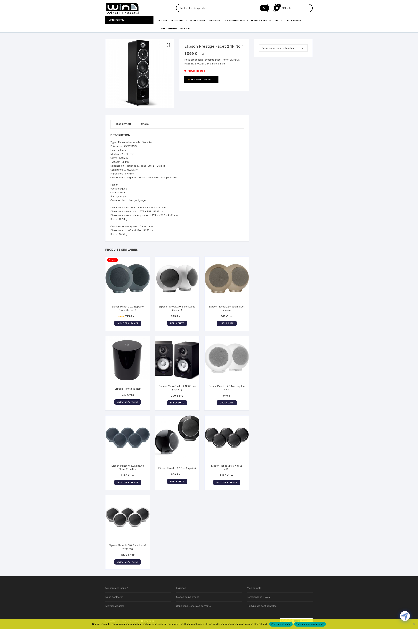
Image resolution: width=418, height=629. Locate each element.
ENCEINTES (214, 20)
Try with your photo (203, 79)
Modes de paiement (187, 596)
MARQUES (185, 28)
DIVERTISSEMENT (168, 28)
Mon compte (254, 588)
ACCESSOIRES (294, 20)
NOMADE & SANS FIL (261, 20)
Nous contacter (114, 596)
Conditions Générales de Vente (193, 605)
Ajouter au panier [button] (127, 323)
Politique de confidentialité (262, 605)
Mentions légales (114, 605)
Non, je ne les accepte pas (310, 624)
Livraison (181, 588)
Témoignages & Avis (258, 596)
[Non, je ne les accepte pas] (414, 624)
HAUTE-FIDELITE (179, 20)
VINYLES (279, 20)
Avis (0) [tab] (145, 124)
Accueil (162, 20)
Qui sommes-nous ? (116, 588)
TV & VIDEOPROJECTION (235, 20)
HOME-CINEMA (197, 20)
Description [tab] (123, 124)
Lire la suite (177, 323)
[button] (168, 45)
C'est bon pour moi (281, 624)
